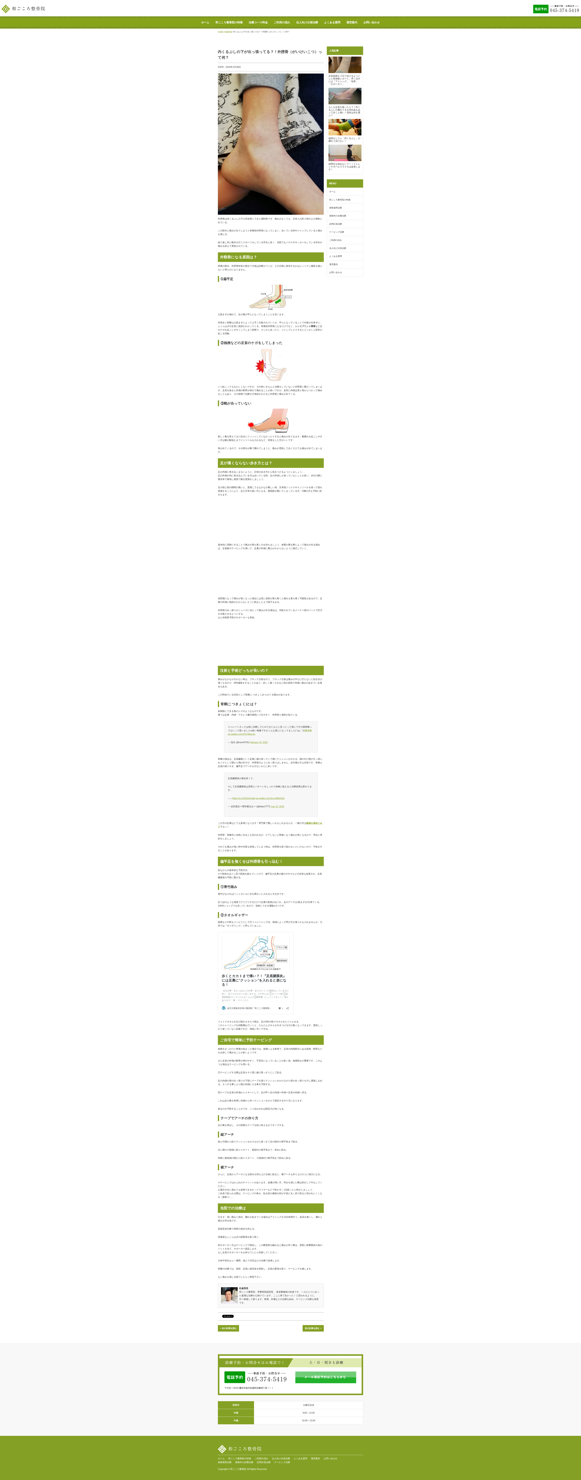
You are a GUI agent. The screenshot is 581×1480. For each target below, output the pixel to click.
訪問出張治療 (335, 224)
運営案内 (351, 22)
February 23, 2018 (258, 742)
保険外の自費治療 (337, 216)
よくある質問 (332, 22)
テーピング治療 (336, 232)
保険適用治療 (335, 208)
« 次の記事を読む (228, 1328)
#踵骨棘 (308, 730)
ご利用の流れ (282, 22)
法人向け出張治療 (307, 22)
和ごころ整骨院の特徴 (229, 22)
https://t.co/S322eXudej (243, 798)
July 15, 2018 (277, 806)
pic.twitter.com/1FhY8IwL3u (241, 734)
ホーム (205, 22)
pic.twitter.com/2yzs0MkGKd (270, 798)
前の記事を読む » (313, 1328)
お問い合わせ (371, 22)
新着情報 (228, 32)
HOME (220, 32)
